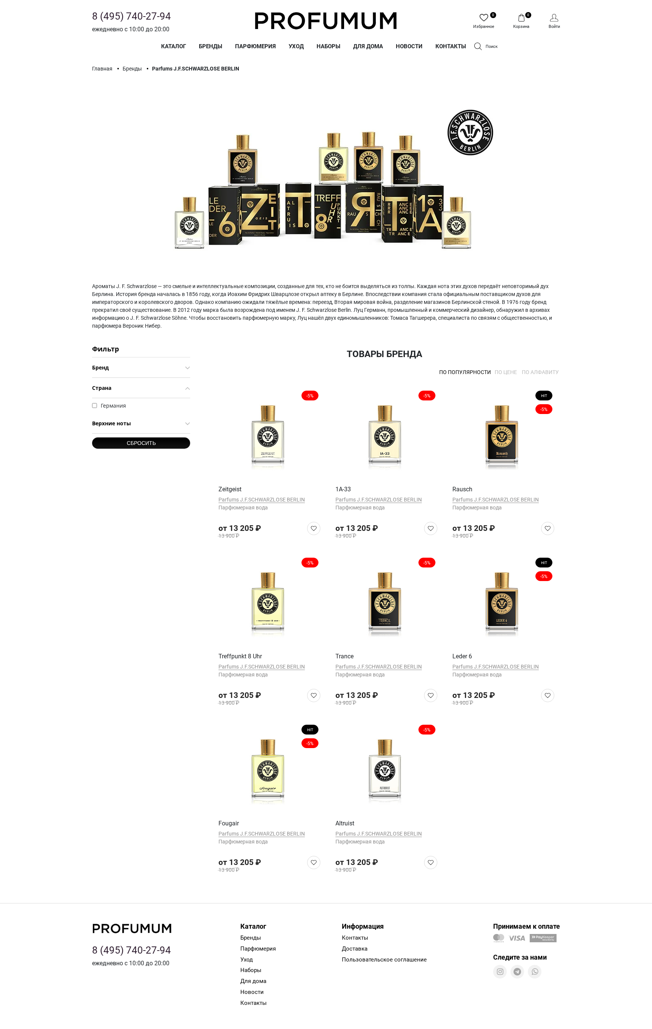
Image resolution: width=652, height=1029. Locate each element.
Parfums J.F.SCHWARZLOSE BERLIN (261, 500)
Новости (409, 46)
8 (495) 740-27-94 (131, 16)
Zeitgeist (229, 489)
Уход (296, 46)
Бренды (210, 46)
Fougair (228, 823)
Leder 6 (462, 656)
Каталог (173, 46)
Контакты (450, 46)
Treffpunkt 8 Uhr (240, 656)
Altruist (344, 823)
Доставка (355, 948)
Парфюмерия (255, 46)
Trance (344, 656)
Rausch (462, 489)
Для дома (368, 46)
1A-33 (343, 489)
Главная (103, 69)
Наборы (328, 46)
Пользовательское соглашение (384, 959)
